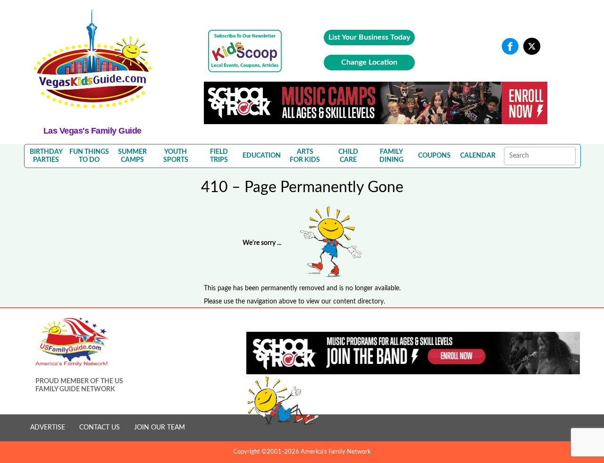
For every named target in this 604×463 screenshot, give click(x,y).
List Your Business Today (369, 37)
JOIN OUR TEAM (159, 427)
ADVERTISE (47, 427)
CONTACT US (99, 427)
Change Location (369, 62)
